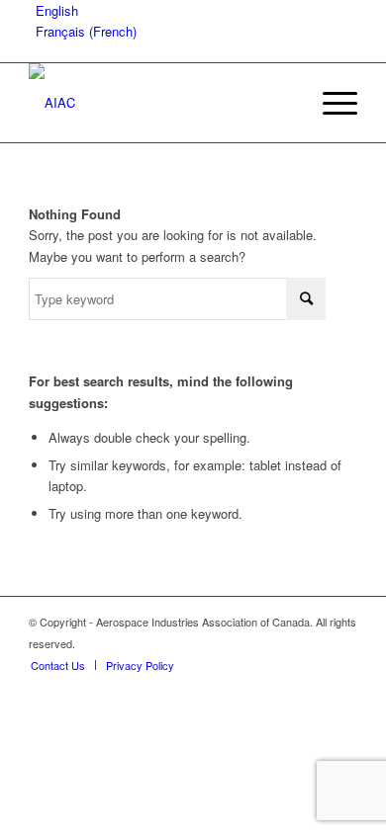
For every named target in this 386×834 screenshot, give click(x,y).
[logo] (160, 102)
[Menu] (330, 102)
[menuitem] (330, 102)
